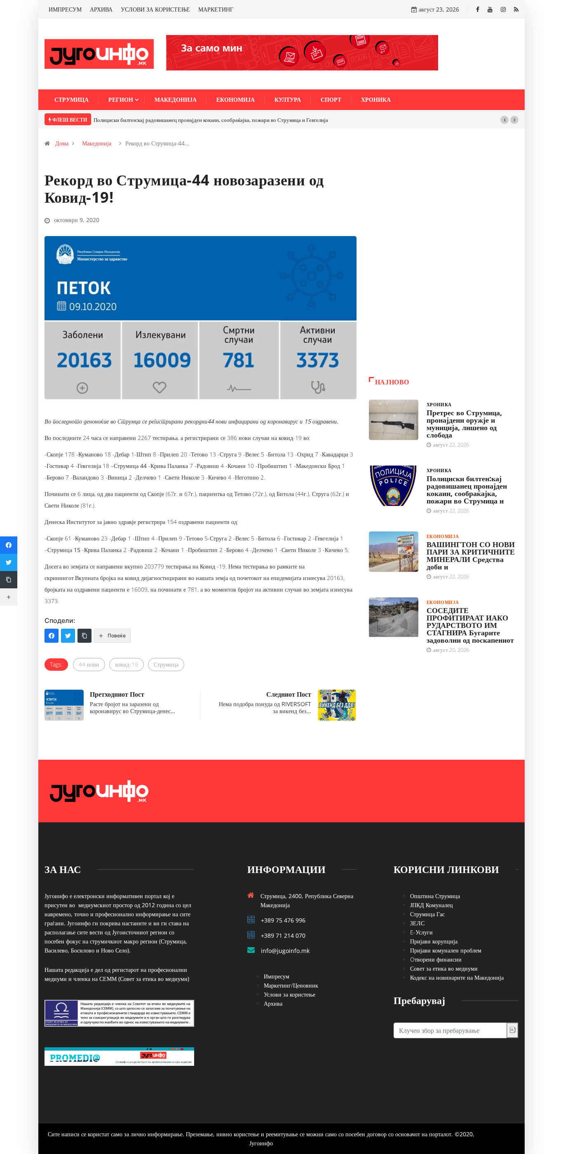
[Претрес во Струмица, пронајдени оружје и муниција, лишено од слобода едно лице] (393, 420)
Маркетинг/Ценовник (291, 985)
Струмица (71, 99)
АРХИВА (101, 9)
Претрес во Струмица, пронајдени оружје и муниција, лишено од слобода (464, 423)
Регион (120, 99)
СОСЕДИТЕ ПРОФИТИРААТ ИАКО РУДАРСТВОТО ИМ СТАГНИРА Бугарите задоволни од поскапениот (470, 625)
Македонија (176, 99)
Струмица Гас (427, 914)
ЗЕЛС (417, 923)
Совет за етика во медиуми (444, 968)
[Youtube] (490, 9)
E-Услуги (421, 932)
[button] (504, 120)
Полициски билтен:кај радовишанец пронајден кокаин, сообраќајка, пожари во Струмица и (467, 489)
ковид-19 (126, 664)
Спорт (331, 99)
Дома (61, 143)
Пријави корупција (433, 941)
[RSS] (516, 9)
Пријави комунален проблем (445, 950)
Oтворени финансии (436, 959)
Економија (235, 99)
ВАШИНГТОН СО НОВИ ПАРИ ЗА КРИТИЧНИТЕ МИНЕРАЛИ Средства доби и (471, 555)
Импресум (276, 976)
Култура (287, 99)
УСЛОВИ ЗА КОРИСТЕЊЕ (155, 9)
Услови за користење (289, 994)
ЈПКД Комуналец (431, 905)
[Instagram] (503, 9)
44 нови (89, 664)
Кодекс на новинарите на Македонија (457, 977)
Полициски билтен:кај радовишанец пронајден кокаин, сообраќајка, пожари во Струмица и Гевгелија (211, 120)
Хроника (376, 99)
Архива (273, 1003)
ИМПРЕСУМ (65, 9)
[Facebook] (477, 9)
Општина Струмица (435, 896)
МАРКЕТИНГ (215, 9)
